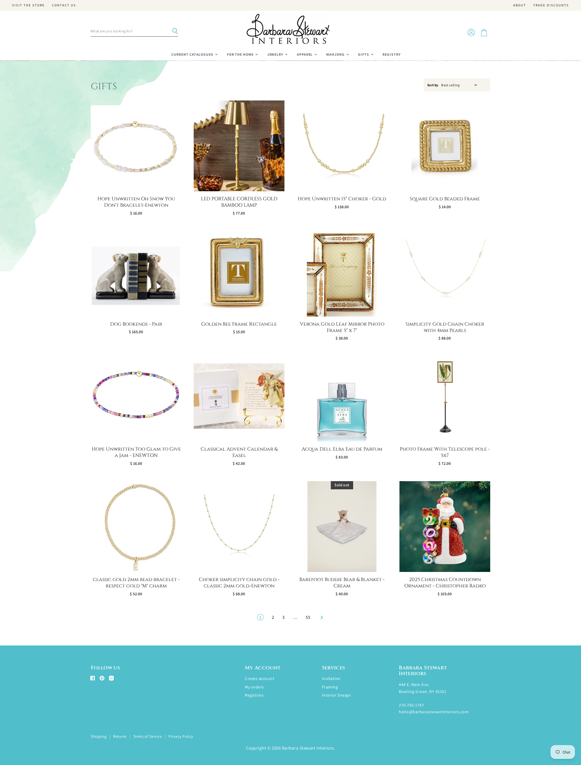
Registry (391, 54)
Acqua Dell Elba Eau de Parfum (342, 449)
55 (308, 617)
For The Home (240, 54)
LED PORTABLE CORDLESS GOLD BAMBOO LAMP (239, 201)
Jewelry (275, 54)
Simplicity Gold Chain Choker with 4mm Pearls (444, 327)
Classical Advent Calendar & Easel (239, 452)
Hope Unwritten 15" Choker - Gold (342, 198)
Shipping (99, 736)
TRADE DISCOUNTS (551, 5)
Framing (330, 687)
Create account (259, 678)
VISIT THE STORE (28, 5)
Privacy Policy (181, 736)
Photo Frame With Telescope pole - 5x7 (445, 452)
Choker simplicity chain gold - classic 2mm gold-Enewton (239, 582)
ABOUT (519, 5)
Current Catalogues (192, 54)
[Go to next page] (321, 617)
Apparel (305, 54)
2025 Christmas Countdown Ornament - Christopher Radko (445, 582)
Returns (119, 736)
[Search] (175, 31)
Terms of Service (147, 736)
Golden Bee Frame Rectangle (239, 324)
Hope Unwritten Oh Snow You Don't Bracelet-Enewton (136, 201)
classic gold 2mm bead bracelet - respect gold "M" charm (136, 582)
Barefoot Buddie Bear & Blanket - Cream (342, 582)
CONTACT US (64, 5)
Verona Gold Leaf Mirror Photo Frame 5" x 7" (342, 327)
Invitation (331, 678)
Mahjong (336, 54)
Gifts (364, 54)
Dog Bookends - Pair (136, 324)
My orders (254, 687)
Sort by (432, 85)
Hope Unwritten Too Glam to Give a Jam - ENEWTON (136, 452)
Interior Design (336, 695)
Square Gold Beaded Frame (445, 198)
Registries (254, 695)
